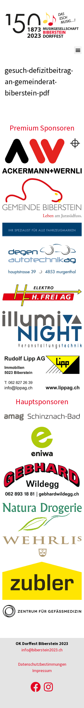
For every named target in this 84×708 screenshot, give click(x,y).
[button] (78, 50)
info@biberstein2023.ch (42, 650)
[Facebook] (36, 687)
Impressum (42, 670)
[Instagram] (48, 687)
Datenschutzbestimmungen (42, 664)
